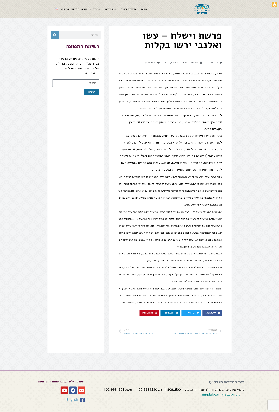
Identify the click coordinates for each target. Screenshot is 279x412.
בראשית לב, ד (197, 156)
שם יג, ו (144, 191)
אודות (144, 9)
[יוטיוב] (64, 390)
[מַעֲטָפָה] (81, 390)
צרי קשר (64, 9)
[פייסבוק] (73, 390)
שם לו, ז (204, 191)
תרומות (75, 9)
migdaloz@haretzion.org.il (222, 394)
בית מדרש (110, 9)
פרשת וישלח (203, 136)
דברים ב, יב (153, 260)
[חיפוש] (55, 35)
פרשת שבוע (150, 62)
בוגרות (96, 9)
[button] (212, 313)
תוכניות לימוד (128, 9)
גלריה (84, 9)
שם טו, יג (138, 219)
